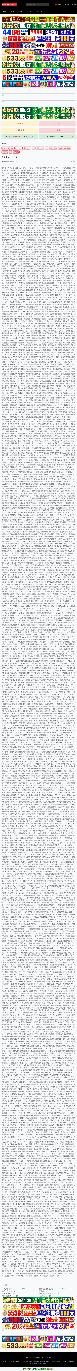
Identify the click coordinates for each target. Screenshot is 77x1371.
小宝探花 (5, 152)
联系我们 (48, 1357)
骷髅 (3, 1294)
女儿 (16, 148)
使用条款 (28, 1357)
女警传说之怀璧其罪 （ (47, 1289)
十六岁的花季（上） (9, 1289)
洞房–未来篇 (6, 1296)
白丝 (20, 148)
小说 (29, 11)
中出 (46, 148)
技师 (25, 148)
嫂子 (29, 148)
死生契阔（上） (44, 1291)
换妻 (10, 152)
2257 (42, 1357)
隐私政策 (36, 1357)
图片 (21, 11)
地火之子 (5, 1291)
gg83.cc (59, 137)
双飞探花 (16, 152)
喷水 (50, 148)
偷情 (3, 148)
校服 (7, 148)
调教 (12, 148)
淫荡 (37, 148)
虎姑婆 (41, 1296)
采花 (55, 148)
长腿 (42, 148)
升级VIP (39, 11)
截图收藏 (15, 137)
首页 (4, 11)
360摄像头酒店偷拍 (64, 148)
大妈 (33, 148)
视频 (12, 11)
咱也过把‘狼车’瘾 (45, 1294)
